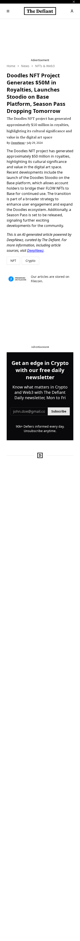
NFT (13, 260)
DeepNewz (18, 143)
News (25, 66)
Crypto (30, 260)
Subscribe (58, 411)
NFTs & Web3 (45, 66)
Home (11, 66)
